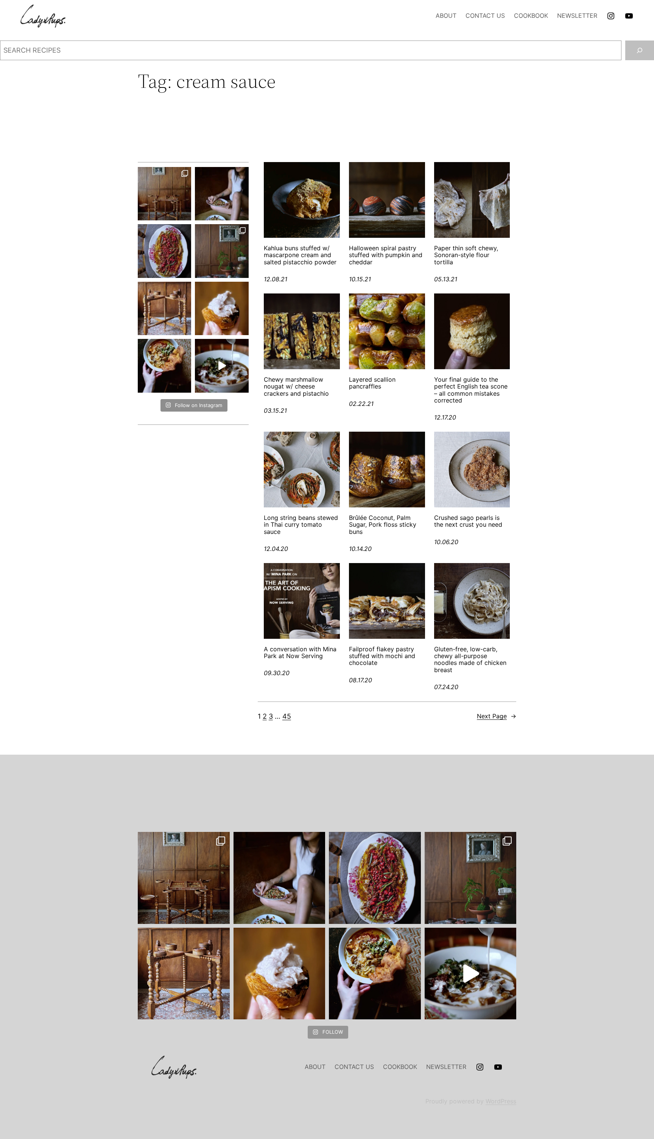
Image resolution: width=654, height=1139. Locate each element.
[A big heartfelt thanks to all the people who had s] (221, 365)
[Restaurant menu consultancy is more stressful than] (164, 251)
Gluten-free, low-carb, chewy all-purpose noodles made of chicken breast (470, 660)
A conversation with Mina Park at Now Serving (300, 653)
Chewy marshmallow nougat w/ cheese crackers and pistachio (296, 386)
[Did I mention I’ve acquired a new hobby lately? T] (221, 251)
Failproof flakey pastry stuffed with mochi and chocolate (382, 656)
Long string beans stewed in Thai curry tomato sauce (301, 524)
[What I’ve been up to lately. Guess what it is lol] (164, 308)
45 (286, 716)
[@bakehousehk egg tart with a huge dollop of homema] (221, 308)
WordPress (501, 1101)
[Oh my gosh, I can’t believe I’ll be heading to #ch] (221, 193)
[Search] (639, 50)
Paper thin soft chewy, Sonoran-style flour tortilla (466, 255)
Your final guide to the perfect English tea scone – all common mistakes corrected (471, 390)
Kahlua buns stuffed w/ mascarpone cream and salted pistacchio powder (300, 255)
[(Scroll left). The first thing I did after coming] (164, 193)
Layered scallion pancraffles (372, 383)
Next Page (496, 716)
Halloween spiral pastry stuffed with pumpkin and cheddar (385, 255)
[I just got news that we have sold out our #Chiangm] (164, 365)
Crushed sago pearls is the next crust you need (468, 521)
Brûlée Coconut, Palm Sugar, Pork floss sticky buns (382, 524)
